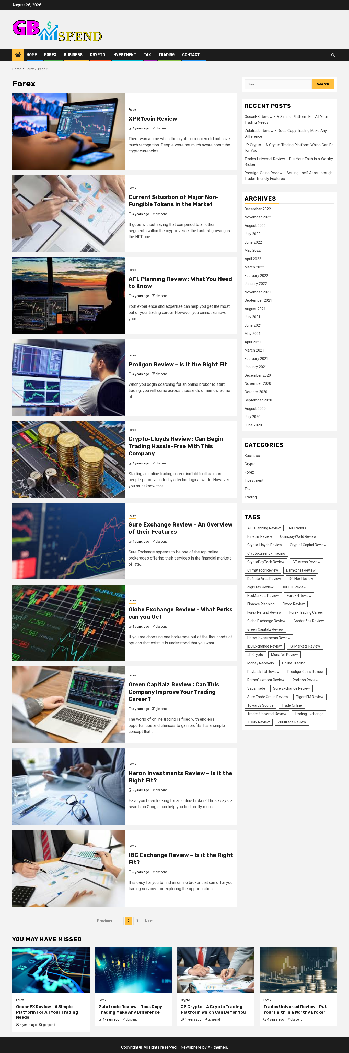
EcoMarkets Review (263, 595)
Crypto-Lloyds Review (264, 545)
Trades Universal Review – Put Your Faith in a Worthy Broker (295, 1009)
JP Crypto (255, 654)
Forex (50, 55)
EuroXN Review (299, 595)
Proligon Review (305, 680)
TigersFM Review (310, 697)
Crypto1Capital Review (308, 545)
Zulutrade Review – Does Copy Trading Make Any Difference (130, 1009)
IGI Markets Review (305, 646)
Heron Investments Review (268, 637)
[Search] (333, 55)
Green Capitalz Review (265, 629)
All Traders (297, 528)
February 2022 (256, 275)
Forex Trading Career (306, 612)
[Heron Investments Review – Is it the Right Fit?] (68, 786)
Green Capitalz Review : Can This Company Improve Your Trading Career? (174, 692)
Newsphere (191, 1047)
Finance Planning (261, 604)
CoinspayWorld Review (298, 536)
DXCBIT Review (294, 587)
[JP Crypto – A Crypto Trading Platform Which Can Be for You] (215, 970)
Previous (104, 921)
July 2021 (252, 316)
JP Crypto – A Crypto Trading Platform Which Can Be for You (213, 1009)
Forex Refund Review (264, 612)
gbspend (162, 128)
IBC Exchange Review (264, 646)
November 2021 (258, 292)
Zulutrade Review (292, 722)
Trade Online (292, 705)
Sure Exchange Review (291, 688)
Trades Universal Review (267, 713)
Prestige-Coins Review (305, 671)
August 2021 (255, 308)
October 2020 (256, 391)
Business (73, 55)
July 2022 (252, 233)
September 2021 (258, 300)
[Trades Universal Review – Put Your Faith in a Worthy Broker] (298, 970)
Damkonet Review (301, 570)
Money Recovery (260, 663)
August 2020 (255, 408)
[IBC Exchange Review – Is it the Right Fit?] (68, 868)
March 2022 (254, 267)
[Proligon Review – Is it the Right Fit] (68, 377)
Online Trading (293, 663)
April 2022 (253, 258)
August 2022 (255, 225)
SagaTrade (256, 688)
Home (32, 55)
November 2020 (258, 383)
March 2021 (254, 350)
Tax (147, 55)
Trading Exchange (309, 713)
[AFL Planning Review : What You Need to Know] (68, 295)
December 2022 (258, 208)
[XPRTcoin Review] (68, 131)
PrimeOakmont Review (266, 680)
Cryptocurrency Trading (266, 553)
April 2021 (253, 341)
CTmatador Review (262, 570)
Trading (166, 55)
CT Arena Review (306, 562)
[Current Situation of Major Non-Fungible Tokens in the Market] (68, 213)
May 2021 (253, 333)
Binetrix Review (259, 536)
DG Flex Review (301, 578)
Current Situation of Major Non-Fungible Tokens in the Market (174, 201)
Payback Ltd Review (263, 671)
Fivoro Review (294, 604)
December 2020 (258, 375)
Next (149, 921)
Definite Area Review (264, 578)
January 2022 (256, 283)
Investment (124, 55)
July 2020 (252, 416)
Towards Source (260, 705)
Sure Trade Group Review (267, 697)
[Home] (18, 55)
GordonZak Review (309, 621)
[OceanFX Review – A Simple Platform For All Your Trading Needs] (51, 970)
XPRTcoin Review (153, 118)
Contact (191, 55)
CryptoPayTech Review (266, 562)
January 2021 (256, 366)
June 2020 (253, 425)
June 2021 (253, 325)
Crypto (97, 55)
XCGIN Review (258, 722)
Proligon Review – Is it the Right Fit (178, 364)
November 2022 (258, 217)
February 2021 (256, 358)
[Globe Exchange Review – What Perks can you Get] (68, 623)
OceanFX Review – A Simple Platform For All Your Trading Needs (47, 1012)
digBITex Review (260, 587)
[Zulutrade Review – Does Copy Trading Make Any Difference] (133, 970)
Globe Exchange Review (266, 621)
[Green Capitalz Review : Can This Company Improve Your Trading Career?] (68, 704)
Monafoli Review (284, 654)
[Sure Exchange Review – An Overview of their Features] (68, 541)
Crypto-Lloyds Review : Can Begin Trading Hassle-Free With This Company (176, 446)
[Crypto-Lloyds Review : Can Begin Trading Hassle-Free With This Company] (68, 459)
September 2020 (258, 400)
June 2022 (253, 242)
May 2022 (253, 250)
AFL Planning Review (264, 528)
